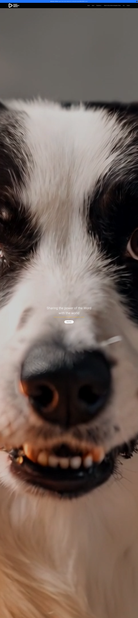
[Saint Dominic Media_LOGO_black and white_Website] (14, 3)
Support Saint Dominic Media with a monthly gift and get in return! (69, 1)
